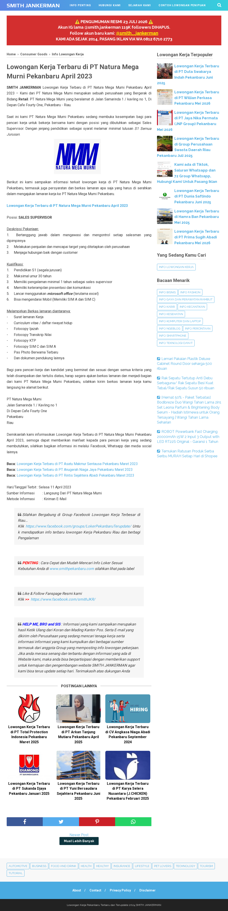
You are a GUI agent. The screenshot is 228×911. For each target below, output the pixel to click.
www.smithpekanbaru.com (71, 568)
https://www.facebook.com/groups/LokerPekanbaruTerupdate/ (78, 526)
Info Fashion (190, 292)
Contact (95, 890)
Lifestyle (142, 866)
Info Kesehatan (171, 314)
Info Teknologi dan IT (176, 343)
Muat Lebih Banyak (79, 841)
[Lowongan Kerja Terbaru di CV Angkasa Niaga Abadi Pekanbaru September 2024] (127, 708)
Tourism (206, 866)
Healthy (102, 866)
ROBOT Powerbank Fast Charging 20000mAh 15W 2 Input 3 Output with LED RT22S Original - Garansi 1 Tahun (188, 437)
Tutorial (15, 873)
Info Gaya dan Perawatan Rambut (185, 299)
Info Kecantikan (192, 306)
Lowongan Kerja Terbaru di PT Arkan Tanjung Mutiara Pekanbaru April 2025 (78, 734)
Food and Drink (63, 866)
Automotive (18, 866)
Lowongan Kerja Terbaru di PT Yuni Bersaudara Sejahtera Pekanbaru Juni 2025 (78, 791)
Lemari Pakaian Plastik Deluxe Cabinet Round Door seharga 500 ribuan (184, 364)
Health (86, 866)
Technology (185, 866)
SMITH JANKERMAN (33, 5)
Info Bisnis (167, 292)
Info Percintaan (197, 328)
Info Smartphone (172, 335)
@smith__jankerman (137, 33)
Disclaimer (147, 890)
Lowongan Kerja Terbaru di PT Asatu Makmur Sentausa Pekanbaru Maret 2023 (77, 464)
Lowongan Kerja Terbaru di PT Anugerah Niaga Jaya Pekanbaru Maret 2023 (75, 469)
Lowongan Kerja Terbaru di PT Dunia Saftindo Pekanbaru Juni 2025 (196, 196)
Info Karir (167, 306)
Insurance (122, 866)
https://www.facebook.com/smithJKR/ (63, 599)
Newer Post (79, 835)
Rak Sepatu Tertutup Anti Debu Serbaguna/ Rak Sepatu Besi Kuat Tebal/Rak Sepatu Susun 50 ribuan (185, 383)
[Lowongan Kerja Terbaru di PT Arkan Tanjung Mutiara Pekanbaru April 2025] (78, 708)
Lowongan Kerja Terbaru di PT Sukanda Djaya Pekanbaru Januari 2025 (29, 788)
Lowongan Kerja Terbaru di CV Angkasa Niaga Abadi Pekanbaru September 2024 (127, 734)
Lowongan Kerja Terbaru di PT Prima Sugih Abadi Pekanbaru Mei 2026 (196, 237)
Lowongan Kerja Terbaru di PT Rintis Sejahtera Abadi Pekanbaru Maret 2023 (75, 475)
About (76, 890)
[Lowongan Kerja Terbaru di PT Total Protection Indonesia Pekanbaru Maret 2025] (29, 708)
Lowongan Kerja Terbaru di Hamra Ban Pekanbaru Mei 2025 (196, 217)
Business (39, 866)
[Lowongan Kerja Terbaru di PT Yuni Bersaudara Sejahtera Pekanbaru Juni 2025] (78, 765)
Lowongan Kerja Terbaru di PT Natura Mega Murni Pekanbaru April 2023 (67, 206)
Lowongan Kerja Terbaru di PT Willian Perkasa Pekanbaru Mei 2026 (196, 98)
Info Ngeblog (169, 328)
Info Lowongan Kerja (176, 267)
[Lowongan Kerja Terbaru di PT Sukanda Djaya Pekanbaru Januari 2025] (29, 765)
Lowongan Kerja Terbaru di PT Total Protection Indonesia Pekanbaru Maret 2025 (29, 734)
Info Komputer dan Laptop (180, 321)
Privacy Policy (120, 890)
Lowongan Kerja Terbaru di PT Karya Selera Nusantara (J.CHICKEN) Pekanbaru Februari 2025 (128, 791)
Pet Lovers (162, 866)
